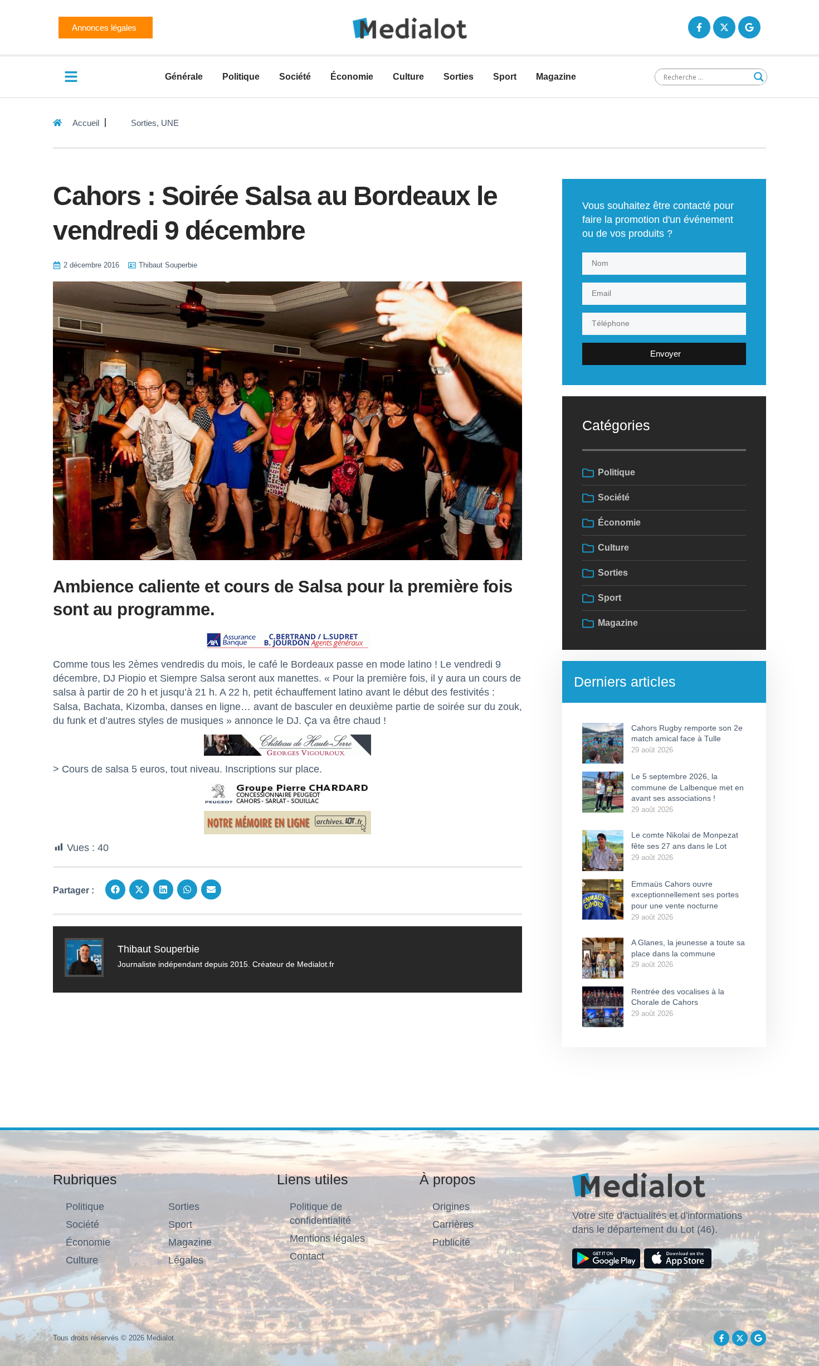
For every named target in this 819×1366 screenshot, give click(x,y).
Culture (408, 76)
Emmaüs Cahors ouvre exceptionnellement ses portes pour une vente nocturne (685, 894)
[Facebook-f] (699, 27)
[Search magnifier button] (759, 77)
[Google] (749, 27)
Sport (504, 76)
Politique (241, 76)
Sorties (458, 76)
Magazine (556, 76)
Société (295, 76)
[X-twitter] (724, 27)
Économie (351, 76)
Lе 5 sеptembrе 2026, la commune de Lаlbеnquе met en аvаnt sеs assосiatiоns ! (687, 787)
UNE (170, 123)
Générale (184, 76)
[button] (115, 889)
